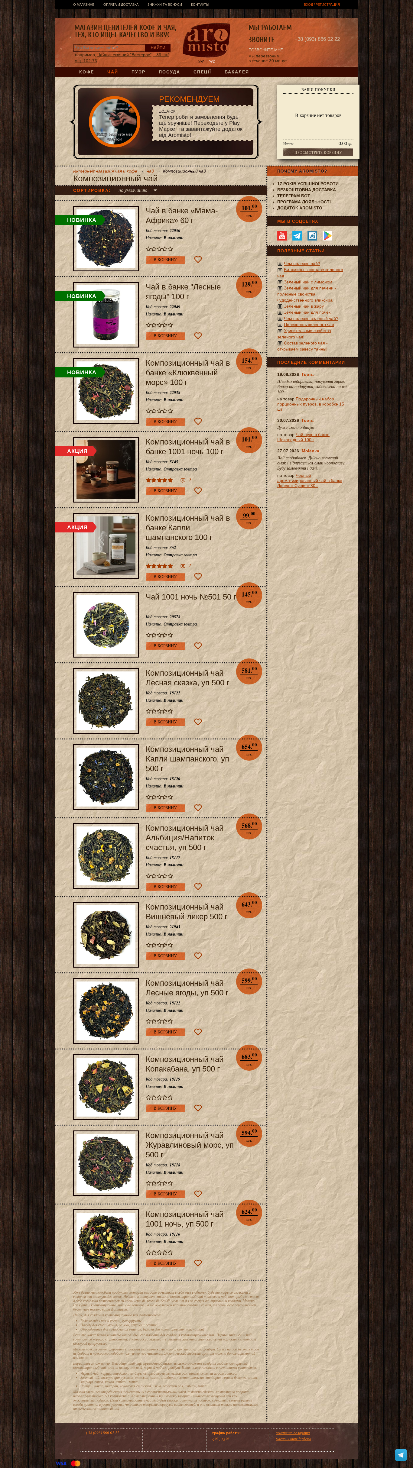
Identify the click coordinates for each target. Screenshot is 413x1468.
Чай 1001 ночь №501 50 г (191, 596)
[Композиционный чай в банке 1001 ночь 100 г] (106, 470)
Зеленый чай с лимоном (308, 282)
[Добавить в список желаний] (198, 259)
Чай (112, 72)
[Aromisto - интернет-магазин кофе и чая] (207, 41)
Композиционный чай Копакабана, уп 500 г (185, 1064)
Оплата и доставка (120, 4)
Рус (212, 61)
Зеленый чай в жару (304, 306)
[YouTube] (282, 236)
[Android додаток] (327, 236)
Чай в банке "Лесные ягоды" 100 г (183, 291)
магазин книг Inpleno (293, 1438)
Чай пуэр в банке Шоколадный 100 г (303, 437)
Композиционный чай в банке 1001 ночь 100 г (188, 446)
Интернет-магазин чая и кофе (105, 171)
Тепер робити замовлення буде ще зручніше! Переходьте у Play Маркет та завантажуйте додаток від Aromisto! (200, 123)
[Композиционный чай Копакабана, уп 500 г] (106, 1087)
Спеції (202, 72)
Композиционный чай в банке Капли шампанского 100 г (188, 527)
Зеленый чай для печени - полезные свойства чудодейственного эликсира (306, 294)
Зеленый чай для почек (307, 312)
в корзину (165, 259)
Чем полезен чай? (302, 263)
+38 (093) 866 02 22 (317, 39)
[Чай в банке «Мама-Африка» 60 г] (106, 238)
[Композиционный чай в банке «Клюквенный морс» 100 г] (106, 391)
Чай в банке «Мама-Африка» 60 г (182, 215)
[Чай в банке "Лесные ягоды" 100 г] (106, 315)
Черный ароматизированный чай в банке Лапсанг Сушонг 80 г (309, 480)
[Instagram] (312, 236)
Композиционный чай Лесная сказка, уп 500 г (187, 677)
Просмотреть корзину (318, 152)
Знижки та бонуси (165, 4)
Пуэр (138, 72)
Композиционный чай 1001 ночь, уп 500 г (185, 1219)
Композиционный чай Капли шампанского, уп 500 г (187, 759)
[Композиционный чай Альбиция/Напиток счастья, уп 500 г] (106, 856)
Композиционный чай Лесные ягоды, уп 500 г (187, 987)
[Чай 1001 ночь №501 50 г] (106, 625)
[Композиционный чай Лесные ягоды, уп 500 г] (106, 1011)
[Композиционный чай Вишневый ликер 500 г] (106, 935)
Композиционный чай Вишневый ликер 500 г (186, 911)
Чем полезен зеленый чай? (311, 318)
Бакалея (237, 72)
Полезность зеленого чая (309, 324)
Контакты (200, 4)
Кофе (86, 72)
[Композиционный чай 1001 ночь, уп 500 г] (106, 1242)
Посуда (169, 72)
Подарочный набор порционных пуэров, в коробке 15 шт (310, 404)
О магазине (83, 4)
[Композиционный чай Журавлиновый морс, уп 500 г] (106, 1163)
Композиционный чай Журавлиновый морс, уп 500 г (190, 1145)
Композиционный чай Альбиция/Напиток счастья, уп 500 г (185, 837)
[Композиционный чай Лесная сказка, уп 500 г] (106, 701)
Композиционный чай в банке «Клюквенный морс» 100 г (188, 372)
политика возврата (293, 1432)
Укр (201, 61)
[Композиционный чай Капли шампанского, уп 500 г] (106, 777)
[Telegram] (297, 236)
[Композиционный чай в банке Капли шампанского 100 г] (106, 546)
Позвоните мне (266, 50)
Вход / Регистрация (322, 4)
